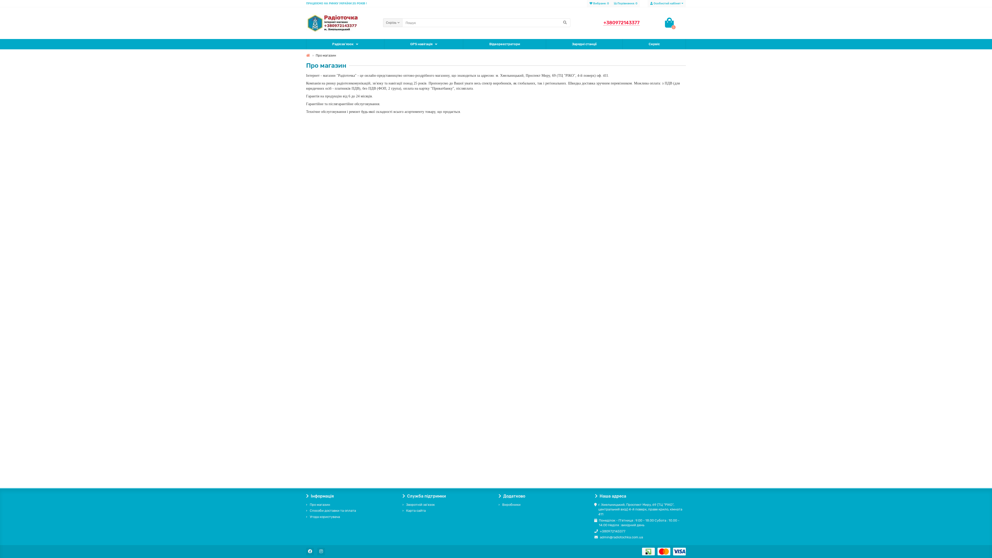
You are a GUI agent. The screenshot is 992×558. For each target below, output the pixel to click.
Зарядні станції (584, 44)
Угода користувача (325, 517)
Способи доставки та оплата (333, 511)
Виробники (511, 505)
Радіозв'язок (342, 44)
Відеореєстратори (504, 44)
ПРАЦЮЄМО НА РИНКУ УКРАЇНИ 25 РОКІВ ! (336, 3)
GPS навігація (421, 44)
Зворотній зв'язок (420, 505)
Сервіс (654, 44)
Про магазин (320, 505)
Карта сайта (416, 511)
